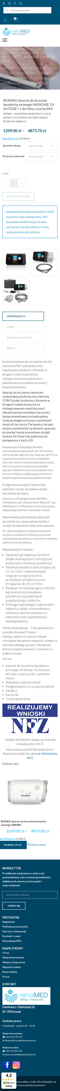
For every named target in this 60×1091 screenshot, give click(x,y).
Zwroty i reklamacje (14, 931)
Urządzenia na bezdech (20, 73)
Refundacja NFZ (11, 941)
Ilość (5, 173)
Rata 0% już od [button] (10, 138)
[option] (16, 262)
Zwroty (12, 348)
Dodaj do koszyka (18, 196)
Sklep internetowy (13, 957)
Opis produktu (16, 316)
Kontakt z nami (11, 936)
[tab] (23, 316)
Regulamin (8, 921)
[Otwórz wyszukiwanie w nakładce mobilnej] (27, 10)
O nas (5, 952)
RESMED (7, 113)
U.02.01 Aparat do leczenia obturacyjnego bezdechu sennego (27, 117)
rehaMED (9, 67)
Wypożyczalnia (11, 967)
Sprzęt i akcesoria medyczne (37, 67)
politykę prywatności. (34, 1085)
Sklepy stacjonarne (13, 962)
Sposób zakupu (12, 145)
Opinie (10, 327)
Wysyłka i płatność (19, 337)
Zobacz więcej (38, 844)
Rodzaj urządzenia (13, 156)
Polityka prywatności (15, 926)
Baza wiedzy (9, 972)
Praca (5, 976)
